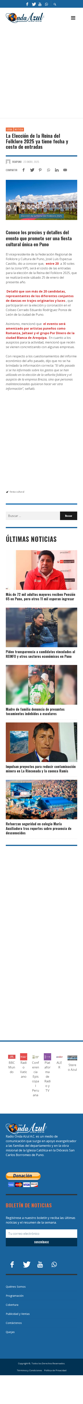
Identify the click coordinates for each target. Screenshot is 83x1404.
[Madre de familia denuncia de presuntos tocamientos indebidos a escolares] (35, 685)
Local (10, 129)
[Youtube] (40, 4)
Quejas (10, 1332)
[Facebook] (27, 4)
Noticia (19, 129)
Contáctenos (14, 1323)
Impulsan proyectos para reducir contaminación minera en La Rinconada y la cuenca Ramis (41, 768)
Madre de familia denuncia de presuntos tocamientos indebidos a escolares (35, 711)
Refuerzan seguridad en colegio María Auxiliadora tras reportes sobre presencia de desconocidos (38, 828)
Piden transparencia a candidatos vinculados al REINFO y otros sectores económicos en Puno (40, 654)
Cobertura (12, 1305)
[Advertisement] (41, 70)
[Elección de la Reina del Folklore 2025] (41, 200)
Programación (15, 1295)
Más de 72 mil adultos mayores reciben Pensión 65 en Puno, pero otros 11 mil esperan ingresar (40, 596)
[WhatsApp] (46, 4)
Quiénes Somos (16, 1286)
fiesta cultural (17, 491)
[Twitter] (33, 4)
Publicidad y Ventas (18, 1314)
